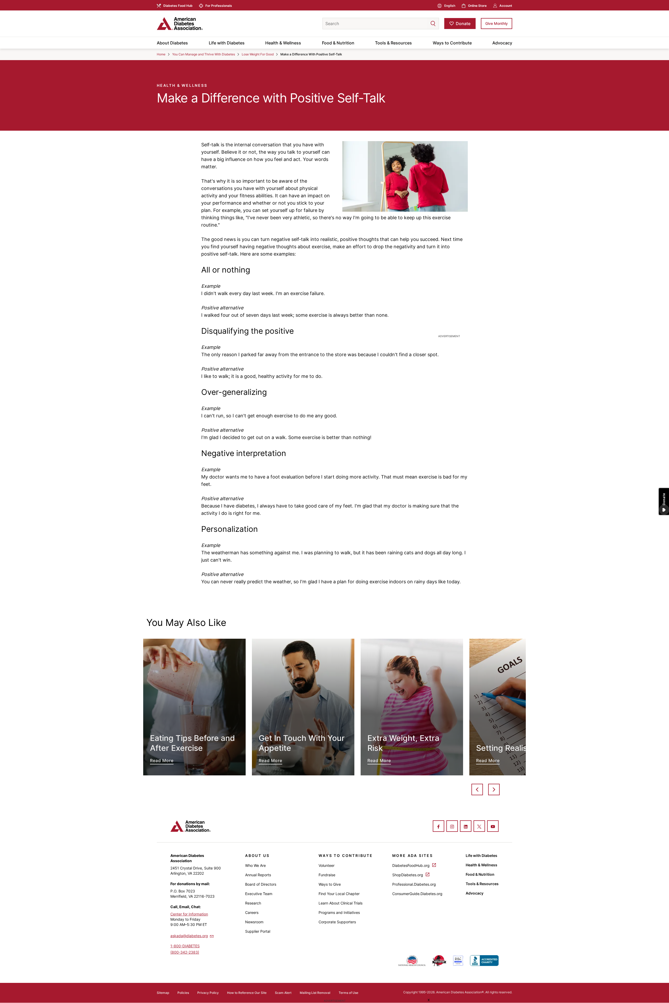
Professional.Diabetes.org (414, 884)
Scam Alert (283, 993)
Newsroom (254, 922)
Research (253, 903)
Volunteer (326, 865)
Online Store (477, 6)
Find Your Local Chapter (339, 893)
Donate (463, 23)
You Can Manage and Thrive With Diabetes (203, 54)
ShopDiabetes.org (408, 875)
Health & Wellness (283, 42)
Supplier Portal (257, 931)
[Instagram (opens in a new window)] (452, 827)
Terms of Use (348, 993)
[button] (422, 23)
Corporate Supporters (337, 922)
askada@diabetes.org (189, 935)
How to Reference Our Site (247, 993)
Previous (477, 789)
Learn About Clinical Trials (340, 903)
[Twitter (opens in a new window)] (479, 827)
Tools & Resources (393, 42)
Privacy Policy (208, 993)
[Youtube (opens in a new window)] (493, 827)
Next (494, 789)
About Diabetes (172, 42)
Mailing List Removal (315, 993)
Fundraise (327, 875)
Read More (194, 707)
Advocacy (502, 42)
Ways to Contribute (452, 42)
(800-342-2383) (184, 952)
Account (505, 6)
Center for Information (189, 914)
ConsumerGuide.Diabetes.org (417, 893)
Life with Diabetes (227, 42)
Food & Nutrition (338, 42)
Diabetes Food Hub (178, 6)
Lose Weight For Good (258, 54)
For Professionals (218, 6)
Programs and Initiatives (339, 912)
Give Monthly (496, 23)
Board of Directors (260, 884)
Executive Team (258, 893)
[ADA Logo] (198, 23)
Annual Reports (258, 875)
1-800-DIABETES (185, 946)
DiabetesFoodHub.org (411, 865)
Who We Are (255, 865)
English (449, 6)
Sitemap (163, 993)
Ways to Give (330, 884)
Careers (251, 912)
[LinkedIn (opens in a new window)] (466, 827)
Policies (183, 993)
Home (161, 54)
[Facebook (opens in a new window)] (438, 827)
